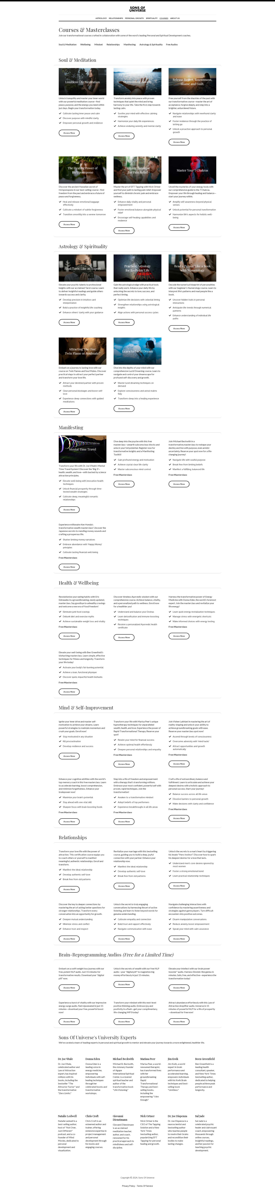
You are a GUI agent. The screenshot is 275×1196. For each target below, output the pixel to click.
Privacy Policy (128, 1186)
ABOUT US (174, 18)
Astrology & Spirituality (151, 44)
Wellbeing (85, 44)
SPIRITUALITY (151, 18)
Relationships (113, 44)
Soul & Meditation (67, 44)
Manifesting (130, 44)
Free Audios (172, 44)
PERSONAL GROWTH (134, 18)
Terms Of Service (145, 1186)
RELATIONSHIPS (116, 18)
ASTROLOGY (101, 18)
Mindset (98, 44)
